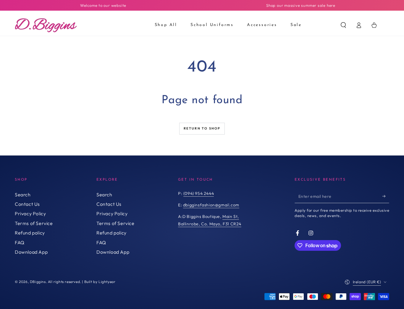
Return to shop (202, 128)
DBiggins (38, 281)
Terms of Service (34, 223)
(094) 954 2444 (198, 193)
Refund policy (30, 233)
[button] (343, 25)
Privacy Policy (30, 213)
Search (23, 195)
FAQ (20, 242)
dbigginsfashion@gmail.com (211, 205)
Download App (31, 252)
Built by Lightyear (100, 281)
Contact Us (27, 204)
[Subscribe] (385, 196)
